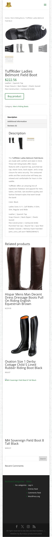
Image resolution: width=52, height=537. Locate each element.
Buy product (14, 96)
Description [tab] (12, 117)
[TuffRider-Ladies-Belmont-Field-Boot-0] (12, 141)
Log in (30, 485)
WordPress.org (34, 496)
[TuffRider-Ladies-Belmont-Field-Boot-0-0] (21, 144)
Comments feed (34, 493)
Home (7, 18)
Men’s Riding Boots (17, 18)
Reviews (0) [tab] (12, 125)
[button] (43, 28)
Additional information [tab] (17, 121)
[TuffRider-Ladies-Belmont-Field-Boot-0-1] (30, 140)
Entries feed (33, 489)
